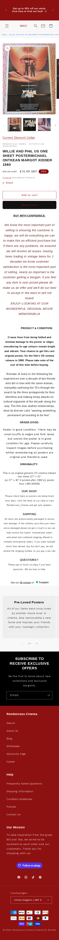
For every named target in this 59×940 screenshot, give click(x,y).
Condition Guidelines (19, 799)
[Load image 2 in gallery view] (29, 124)
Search (11, 723)
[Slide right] (55, 125)
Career (11, 761)
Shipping (7, 177)
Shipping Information (20, 791)
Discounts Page (16, 753)
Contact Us (13, 814)
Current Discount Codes (19, 137)
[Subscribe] (48, 695)
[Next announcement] (52, 10)
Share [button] (9, 182)
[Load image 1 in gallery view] (14, 124)
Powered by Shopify (45, 930)
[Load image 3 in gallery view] (44, 124)
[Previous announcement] (6, 10)
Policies (11, 806)
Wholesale (13, 746)
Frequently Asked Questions (24, 783)
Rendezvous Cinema (23, 930)
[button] (7, 26)
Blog (9, 738)
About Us (12, 730)
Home (4, 34)
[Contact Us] (43, 26)
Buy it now (29, 205)
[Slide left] (3, 125)
